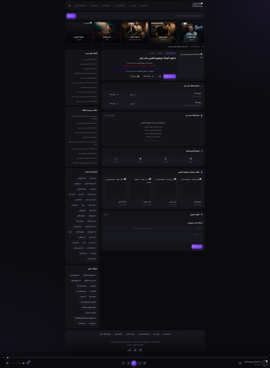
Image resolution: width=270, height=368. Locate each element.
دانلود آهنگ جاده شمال (90, 137)
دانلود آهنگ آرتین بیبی (90, 59)
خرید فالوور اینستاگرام (90, 275)
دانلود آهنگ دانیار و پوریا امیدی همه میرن (84, 149)
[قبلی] (128, 363)
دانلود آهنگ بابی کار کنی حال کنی (87, 92)
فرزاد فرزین (75, 243)
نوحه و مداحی (106, 6)
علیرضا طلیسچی (82, 189)
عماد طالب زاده (92, 259)
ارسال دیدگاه (197, 247)
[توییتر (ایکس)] (129, 350)
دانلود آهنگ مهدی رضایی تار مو (87, 128)
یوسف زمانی (83, 253)
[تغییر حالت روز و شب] (69, 5)
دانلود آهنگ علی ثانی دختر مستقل (87, 101)
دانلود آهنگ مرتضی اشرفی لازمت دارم (86, 133)
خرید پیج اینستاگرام (90, 281)
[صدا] (7, 363)
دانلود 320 (113, 95)
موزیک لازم (93, 297)
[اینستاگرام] (140, 350)
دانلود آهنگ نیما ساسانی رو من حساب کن (84, 83)
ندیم (70, 232)
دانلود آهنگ (149, 63)
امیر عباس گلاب (91, 221)
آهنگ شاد (93, 291)
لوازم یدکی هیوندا (91, 313)
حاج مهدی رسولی (78, 248)
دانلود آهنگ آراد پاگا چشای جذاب (87, 153)
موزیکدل (93, 286)
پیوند (82, 205)
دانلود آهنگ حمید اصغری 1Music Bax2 (86, 73)
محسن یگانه (79, 221)
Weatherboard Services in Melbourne (85, 318)
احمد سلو (72, 194)
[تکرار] (144, 363)
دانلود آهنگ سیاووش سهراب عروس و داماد (84, 97)
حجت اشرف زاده (91, 248)
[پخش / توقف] (134, 363)
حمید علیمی (92, 237)
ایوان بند (93, 253)
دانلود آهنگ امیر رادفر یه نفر (88, 64)
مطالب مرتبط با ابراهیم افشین (189, 172)
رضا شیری (81, 194)
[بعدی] (139, 363)
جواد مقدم (93, 211)
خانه (203, 47)
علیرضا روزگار (92, 216)
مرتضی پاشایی (77, 227)
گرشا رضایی (78, 200)
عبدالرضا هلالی (81, 216)
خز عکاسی (83, 297)
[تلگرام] (135, 350)
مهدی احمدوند (80, 232)
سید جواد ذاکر (92, 194)
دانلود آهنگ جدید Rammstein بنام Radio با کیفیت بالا (84, 117)
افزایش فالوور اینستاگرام (89, 307)
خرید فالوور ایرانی (75, 275)
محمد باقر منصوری (90, 227)
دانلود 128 (113, 104)
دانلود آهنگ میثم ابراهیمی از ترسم (87, 123)
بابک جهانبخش (92, 232)
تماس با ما (133, 6)
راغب (84, 243)
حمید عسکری (92, 205)
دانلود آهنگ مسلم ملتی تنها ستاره (87, 158)
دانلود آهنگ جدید (120, 6)
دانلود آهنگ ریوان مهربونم (89, 87)
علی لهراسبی (77, 184)
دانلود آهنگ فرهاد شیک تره (88, 78)
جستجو (71, 16)
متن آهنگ (133, 76)
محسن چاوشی (82, 178)
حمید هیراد (82, 211)
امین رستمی (92, 243)
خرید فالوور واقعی (76, 281)
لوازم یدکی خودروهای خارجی (88, 302)
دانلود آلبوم (94, 6)
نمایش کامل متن (109, 116)
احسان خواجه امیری (90, 184)
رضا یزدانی (93, 189)
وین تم (129, 345)
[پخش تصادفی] (123, 363)
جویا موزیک (92, 323)
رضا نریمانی (74, 205)
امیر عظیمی (82, 237)
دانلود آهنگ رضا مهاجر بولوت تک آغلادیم (85, 163)
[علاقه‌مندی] (240, 363)
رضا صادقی (93, 178)
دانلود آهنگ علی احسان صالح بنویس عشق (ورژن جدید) (82, 143)
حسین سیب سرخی (91, 200)
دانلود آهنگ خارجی (80, 6)
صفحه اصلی (143, 6)
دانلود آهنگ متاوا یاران (90, 69)
